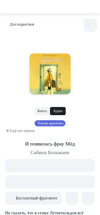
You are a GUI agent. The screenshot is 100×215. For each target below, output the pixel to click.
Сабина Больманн (50, 152)
